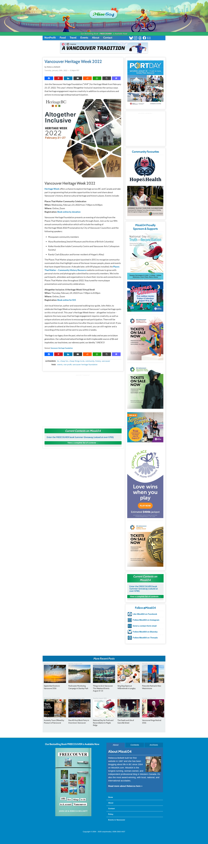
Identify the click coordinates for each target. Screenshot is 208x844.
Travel (73, 37)
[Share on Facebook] (49, 78)
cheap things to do (76, 361)
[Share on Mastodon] (116, 78)
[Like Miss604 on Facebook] (144, 38)
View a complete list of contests (82, 443)
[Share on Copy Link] (106, 78)
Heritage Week (52, 188)
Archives (154, 745)
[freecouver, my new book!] (73, 816)
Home (110, 797)
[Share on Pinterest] (58, 78)
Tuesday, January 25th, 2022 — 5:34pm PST (62, 70)
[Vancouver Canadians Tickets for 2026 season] (104, 47)
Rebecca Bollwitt (53, 67)
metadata (83, 358)
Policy (110, 814)
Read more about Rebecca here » (125, 786)
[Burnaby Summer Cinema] (145, 296)
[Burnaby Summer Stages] (145, 427)
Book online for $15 (66, 300)
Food (63, 37)
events (60, 364)
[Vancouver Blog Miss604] (104, 13)
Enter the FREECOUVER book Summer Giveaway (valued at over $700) (80, 437)
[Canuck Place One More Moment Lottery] (145, 482)
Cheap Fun (64, 361)
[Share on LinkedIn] (68, 78)
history (98, 361)
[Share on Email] (77, 78)
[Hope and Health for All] (145, 170)
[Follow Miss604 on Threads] (140, 38)
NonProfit (50, 37)
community (89, 361)
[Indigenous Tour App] (145, 201)
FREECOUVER (106, 33)
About (95, 37)
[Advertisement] (83, 399)
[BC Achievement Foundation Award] (145, 337)
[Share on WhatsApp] (97, 78)
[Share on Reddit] (87, 78)
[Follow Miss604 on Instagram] (135, 38)
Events (84, 37)
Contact (107, 37)
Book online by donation (69, 211)
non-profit (68, 364)
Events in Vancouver (116, 820)
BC (58, 361)
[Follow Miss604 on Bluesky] (131, 38)
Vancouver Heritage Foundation (62, 348)
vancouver (106, 361)
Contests (134, 745)
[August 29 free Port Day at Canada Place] (145, 83)
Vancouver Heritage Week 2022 (73, 61)
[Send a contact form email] (149, 38)
